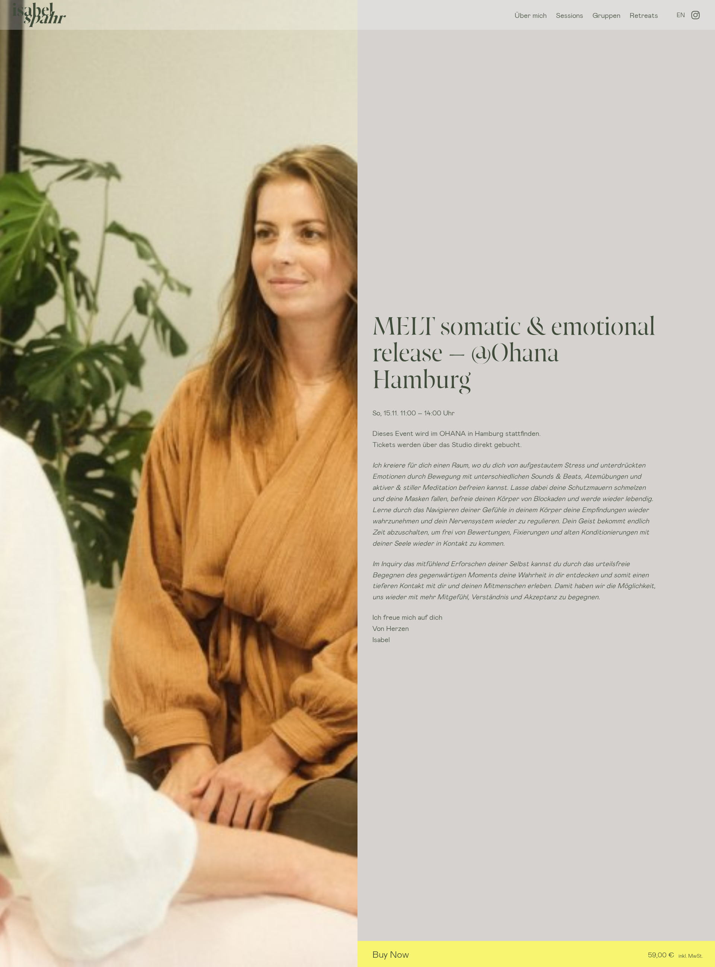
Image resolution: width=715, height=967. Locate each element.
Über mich (531, 15)
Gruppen (606, 15)
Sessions (569, 15)
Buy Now (390, 954)
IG (695, 15)
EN (681, 14)
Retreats (644, 15)
